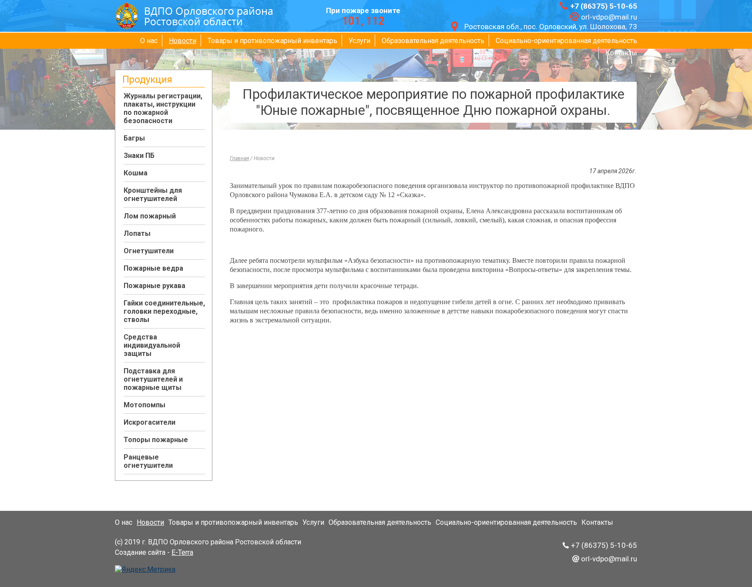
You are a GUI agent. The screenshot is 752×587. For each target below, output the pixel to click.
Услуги (359, 41)
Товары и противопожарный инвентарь (272, 41)
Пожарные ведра (153, 268)
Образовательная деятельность (433, 41)
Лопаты (137, 233)
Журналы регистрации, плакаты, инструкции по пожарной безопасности (163, 108)
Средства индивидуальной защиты (152, 345)
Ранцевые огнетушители (148, 461)
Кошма (136, 173)
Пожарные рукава (154, 286)
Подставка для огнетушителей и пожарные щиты (153, 379)
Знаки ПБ (139, 155)
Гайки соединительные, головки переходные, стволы (164, 311)
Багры (134, 138)
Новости (182, 41)
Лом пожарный (150, 216)
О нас (149, 41)
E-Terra (182, 552)
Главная (239, 158)
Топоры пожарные (156, 440)
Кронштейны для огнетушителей (153, 194)
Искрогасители (149, 422)
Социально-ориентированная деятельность (566, 41)
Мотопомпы (144, 405)
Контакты (621, 53)
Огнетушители (149, 251)
